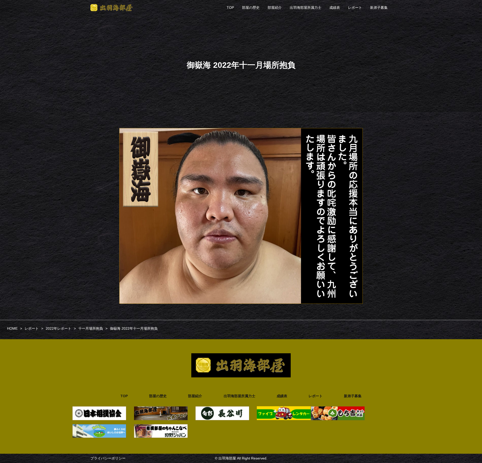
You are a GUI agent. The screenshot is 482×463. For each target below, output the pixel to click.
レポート (355, 8)
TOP (230, 8)
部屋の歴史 (251, 8)
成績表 (334, 8)
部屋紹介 (275, 8)
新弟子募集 (379, 8)
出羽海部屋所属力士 (305, 8)
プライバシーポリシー (108, 458)
